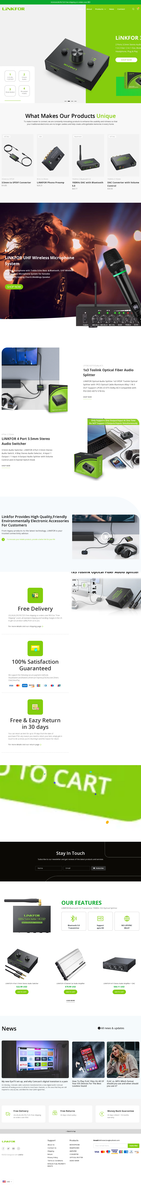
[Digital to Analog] (70, 803)
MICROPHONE (75, 1145)
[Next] (134, 54)
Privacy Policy (53, 1157)
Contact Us (52, 1148)
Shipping (51, 1151)
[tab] (65, 101)
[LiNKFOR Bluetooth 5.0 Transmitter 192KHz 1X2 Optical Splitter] (29, 915)
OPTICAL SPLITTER (76, 1157)
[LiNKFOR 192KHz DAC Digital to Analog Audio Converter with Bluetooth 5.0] (88, 155)
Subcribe (134, 1145)
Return (50, 1154)
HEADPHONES (74, 1148)
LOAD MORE (70, 1000)
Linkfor (20, 1155)
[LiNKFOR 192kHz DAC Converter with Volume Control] (123, 155)
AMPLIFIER (73, 1151)
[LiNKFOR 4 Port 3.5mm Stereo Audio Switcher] (105, 450)
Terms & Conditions (55, 1161)
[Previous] (6, 54)
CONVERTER (74, 1154)
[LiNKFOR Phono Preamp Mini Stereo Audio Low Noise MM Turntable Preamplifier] (53, 155)
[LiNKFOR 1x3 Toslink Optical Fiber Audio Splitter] (35, 381)
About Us (51, 1145)
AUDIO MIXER (74, 1161)
